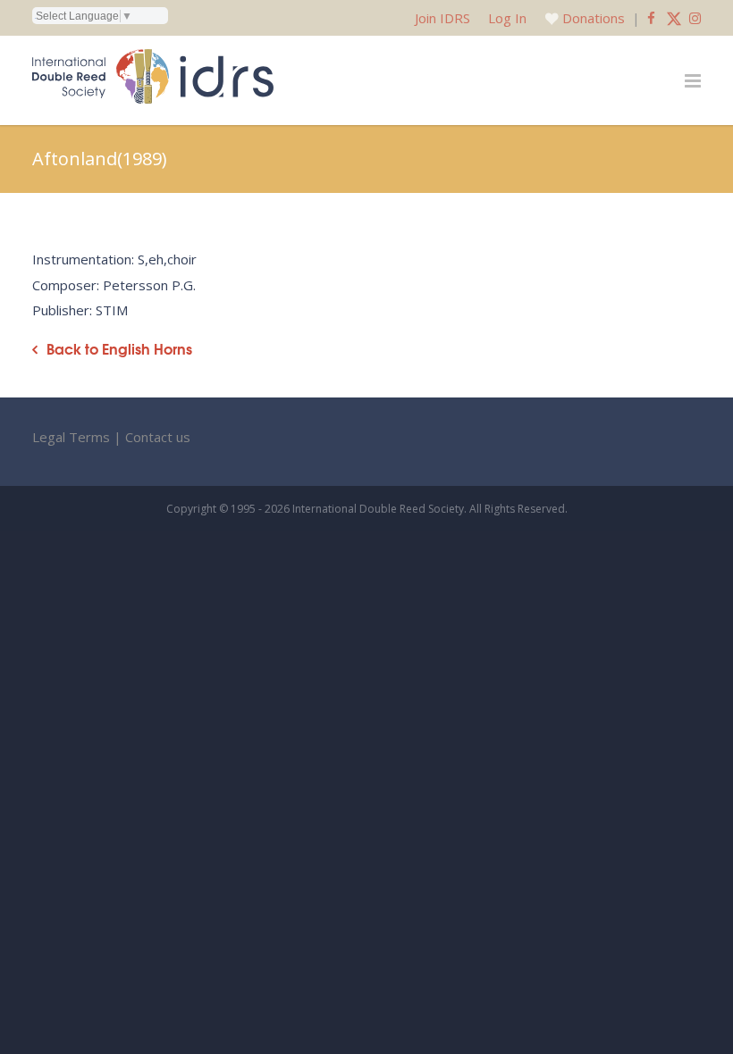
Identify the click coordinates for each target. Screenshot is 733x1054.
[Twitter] (674, 18)
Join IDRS (442, 18)
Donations (593, 18)
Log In (507, 18)
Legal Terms (71, 437)
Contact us (157, 437)
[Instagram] (695, 18)
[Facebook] (651, 18)
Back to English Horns (119, 348)
